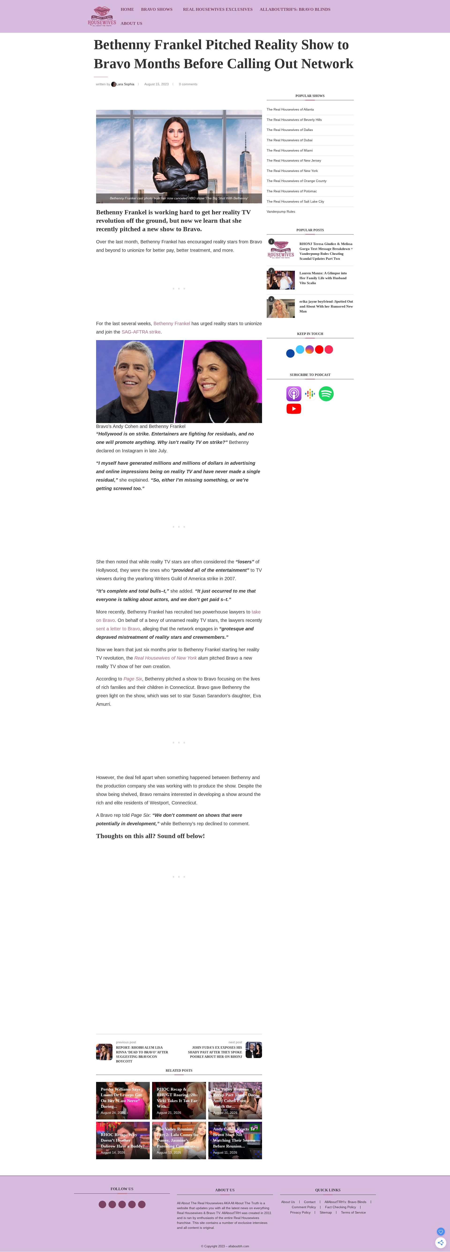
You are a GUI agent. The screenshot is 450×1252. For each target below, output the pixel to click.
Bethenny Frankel (172, 323)
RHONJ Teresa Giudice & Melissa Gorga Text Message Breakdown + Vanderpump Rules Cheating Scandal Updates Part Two (326, 251)
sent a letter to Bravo (118, 628)
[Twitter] (112, 1204)
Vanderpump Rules (281, 211)
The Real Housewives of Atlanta (290, 109)
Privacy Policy (300, 1212)
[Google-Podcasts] (310, 389)
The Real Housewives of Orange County (296, 181)
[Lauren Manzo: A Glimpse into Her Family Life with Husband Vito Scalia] (281, 280)
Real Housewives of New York (165, 658)
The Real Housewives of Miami (290, 150)
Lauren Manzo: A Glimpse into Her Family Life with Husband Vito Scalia (323, 278)
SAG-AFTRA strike (141, 331)
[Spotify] (326, 389)
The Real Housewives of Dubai (289, 140)
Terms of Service (353, 1212)
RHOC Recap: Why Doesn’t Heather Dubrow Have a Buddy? (123, 1140)
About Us (131, 23)
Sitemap (326, 1212)
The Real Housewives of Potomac (292, 191)
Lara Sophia (125, 84)
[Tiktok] (132, 1204)
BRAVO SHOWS (156, 9)
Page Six (133, 678)
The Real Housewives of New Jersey (294, 160)
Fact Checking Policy (340, 1207)
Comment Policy (304, 1207)
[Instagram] (122, 1204)
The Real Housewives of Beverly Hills (294, 120)
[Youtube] (293, 404)
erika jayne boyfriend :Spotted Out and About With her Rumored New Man (326, 306)
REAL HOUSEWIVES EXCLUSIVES (218, 9)
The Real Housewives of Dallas (290, 130)
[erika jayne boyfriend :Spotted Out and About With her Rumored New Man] (281, 308)
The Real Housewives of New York (292, 171)
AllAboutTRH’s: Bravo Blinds (295, 9)
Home (127, 9)
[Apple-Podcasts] (293, 389)
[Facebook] (102, 1204)
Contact (309, 1202)
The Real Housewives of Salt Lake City (295, 201)
